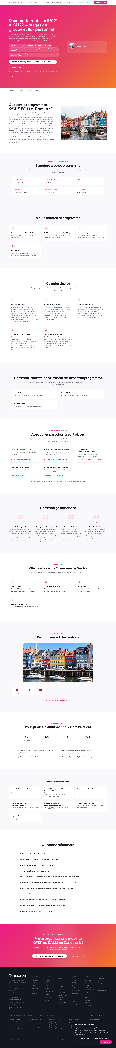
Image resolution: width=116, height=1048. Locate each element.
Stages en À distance (15, 1019)
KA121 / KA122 (16, 67)
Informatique (49, 991)
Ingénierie (48, 994)
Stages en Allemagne (35, 1019)
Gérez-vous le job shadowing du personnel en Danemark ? (39, 859)
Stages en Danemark (55, 1021)
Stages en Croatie (34, 1021)
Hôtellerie (48, 997)
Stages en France (34, 1023)
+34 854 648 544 (14, 997)
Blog (59, 989)
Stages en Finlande (14, 1023)
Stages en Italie (33, 1025)
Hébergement (76, 990)
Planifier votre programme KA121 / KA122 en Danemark (31, 62)
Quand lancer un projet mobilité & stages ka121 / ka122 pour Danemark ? (43, 899)
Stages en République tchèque (17, 1028)
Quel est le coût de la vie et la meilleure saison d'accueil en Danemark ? (43, 894)
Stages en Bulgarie (94, 1019)
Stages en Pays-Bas (54, 1027)
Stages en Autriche (54, 1019)
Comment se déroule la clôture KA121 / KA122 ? (35, 871)
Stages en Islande (14, 1025)
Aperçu (12, 90)
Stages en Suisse (33, 1030)
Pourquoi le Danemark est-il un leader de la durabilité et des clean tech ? (43, 905)
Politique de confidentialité (69, 1040)
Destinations (45, 2)
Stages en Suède (13, 1030)
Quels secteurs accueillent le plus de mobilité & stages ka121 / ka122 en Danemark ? (47, 888)
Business (47, 988)
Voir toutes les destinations (98, 1015)
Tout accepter (105, 1042)
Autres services (56, 2)
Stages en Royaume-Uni (56, 1028)
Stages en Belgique (74, 1019)
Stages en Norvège (34, 1027)
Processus (20, 90)
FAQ (37, 90)
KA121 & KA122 (36, 988)
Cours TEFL (75, 1004)
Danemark (74, 956)
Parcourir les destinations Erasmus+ (56, 700)
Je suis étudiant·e (69, 2)
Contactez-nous (100, 2)
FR (14, 1008)
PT (26, 1008)
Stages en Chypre (14, 1021)
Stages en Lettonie (54, 1025)
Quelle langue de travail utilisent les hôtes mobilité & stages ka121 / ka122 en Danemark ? (48, 882)
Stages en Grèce (53, 1023)
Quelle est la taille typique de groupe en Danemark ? (37, 865)
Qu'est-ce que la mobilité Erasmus (62, 997)
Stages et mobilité (33, 2)
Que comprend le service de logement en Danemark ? (37, 911)
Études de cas (62, 992)
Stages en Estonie (94, 1021)
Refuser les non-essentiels (102, 1038)
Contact (100, 987)
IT (20, 1008)
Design (47, 1000)
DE (23, 1008)
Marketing (48, 985)
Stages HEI (35, 985)
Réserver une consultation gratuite (51, 956)
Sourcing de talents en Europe (88, 995)
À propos (80, 2)
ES (17, 1008)
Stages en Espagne (74, 1021)
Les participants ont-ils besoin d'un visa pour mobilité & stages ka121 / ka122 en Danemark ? (49, 876)
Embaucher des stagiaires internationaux (89, 987)
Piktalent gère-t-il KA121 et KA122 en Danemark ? (36, 854)
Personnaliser (85, 1038)
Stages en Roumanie (34, 1028)
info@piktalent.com (15, 999)
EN (11, 1008)
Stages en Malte (13, 1027)
